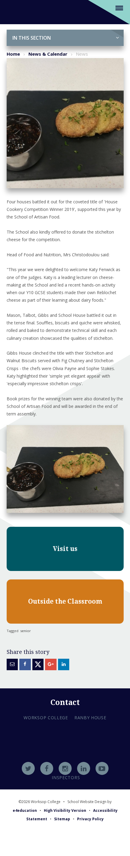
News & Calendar (47, 54)
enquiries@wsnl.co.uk (65, 761)
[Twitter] (28, 768)
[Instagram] (65, 768)
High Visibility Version (65, 810)
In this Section (31, 37)
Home (13, 54)
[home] (14, 11)
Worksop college (46, 717)
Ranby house (90, 717)
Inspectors (66, 777)
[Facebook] (46, 768)
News (82, 54)
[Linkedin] (83, 768)
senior (25, 630)
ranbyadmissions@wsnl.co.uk (65, 753)
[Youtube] (102, 768)
